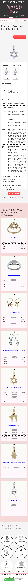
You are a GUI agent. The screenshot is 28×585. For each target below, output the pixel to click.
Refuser (14, 583)
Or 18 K (10, 90)
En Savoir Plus (18, 579)
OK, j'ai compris (9, 579)
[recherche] (16, 20)
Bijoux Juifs (6, 527)
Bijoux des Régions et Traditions (12, 525)
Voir (7, 78)
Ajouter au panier (20, 37)
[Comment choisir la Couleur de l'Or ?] (9, 181)
